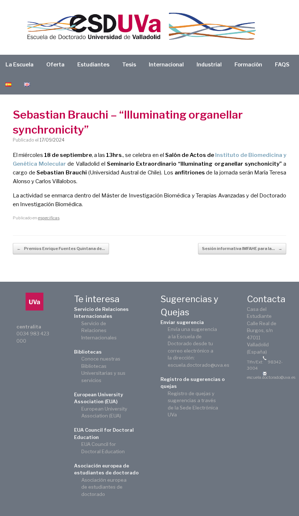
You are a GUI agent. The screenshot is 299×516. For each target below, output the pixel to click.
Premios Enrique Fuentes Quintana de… (61, 248)
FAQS (282, 64)
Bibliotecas (88, 352)
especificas (48, 217)
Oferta (55, 64)
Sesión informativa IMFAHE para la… (242, 248)
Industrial (209, 64)
